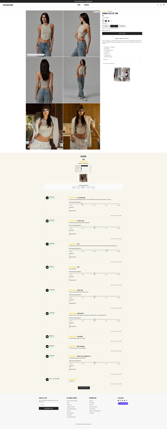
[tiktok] (127, 400)
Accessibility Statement (71, 408)
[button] (118, 215)
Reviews (68, 410)
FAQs (68, 402)
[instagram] (120, 400)
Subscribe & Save (48, 408)
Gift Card (91, 404)
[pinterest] (123, 400)
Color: (104, 17)
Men (79, 5)
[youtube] (125, 400)
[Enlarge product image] (81, 33)
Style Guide (92, 402)
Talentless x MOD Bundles (95, 410)
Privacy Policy (92, 408)
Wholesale (92, 412)
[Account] (158, 5)
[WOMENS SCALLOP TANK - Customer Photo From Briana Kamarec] (83, 178)
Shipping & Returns (71, 406)
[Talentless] (8, 5)
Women (87, 5)
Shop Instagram (70, 412)
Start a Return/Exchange (72, 400)
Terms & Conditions (94, 406)
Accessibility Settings (71, 416)
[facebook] (118, 400)
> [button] (88, 387)
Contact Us (69, 404)
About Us (91, 400)
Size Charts (69, 414)
